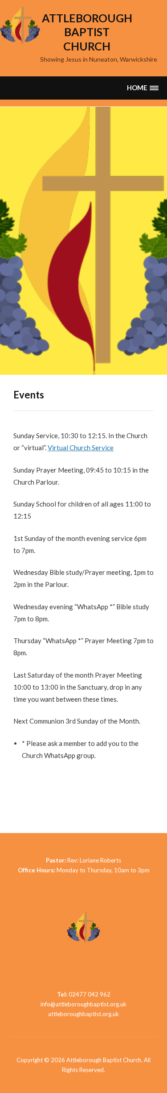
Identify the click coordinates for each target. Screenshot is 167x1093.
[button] (142, 88)
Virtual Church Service (81, 448)
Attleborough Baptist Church (87, 32)
